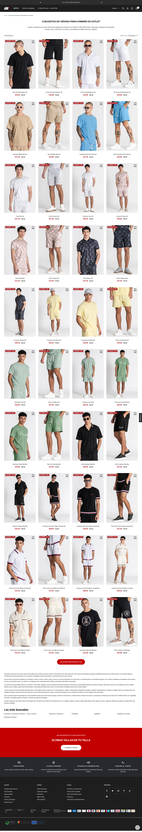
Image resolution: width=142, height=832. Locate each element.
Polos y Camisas (31, 714)
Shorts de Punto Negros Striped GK (122, 526)
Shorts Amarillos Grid (122, 340)
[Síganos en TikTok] (130, 791)
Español (114, 8)
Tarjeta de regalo (42, 791)
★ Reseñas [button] (140, 417)
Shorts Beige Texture (54, 154)
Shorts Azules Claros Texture (122, 154)
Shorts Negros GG (122, 278)
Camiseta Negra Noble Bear (88, 650)
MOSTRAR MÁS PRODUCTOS (71, 662)
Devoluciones (8, 802)
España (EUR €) (9, 810)
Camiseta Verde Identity (19, 464)
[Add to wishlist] (33, 41)
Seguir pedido (8, 794)
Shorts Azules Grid (54, 402)
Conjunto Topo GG (122, 216)
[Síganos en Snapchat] (107, 796)
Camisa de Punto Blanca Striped (20, 650)
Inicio (5, 15)
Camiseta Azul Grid (20, 402)
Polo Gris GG (20, 216)
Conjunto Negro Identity (20, 526)
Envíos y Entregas (9, 799)
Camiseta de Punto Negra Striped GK (88, 526)
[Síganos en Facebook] (107, 791)
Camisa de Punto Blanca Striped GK (20, 588)
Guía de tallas (8, 791)
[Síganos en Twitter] (112, 791)
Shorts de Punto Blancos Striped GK (54, 588)
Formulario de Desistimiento (76, 799)
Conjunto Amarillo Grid (54, 340)
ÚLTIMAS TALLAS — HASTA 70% (47, 8)
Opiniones (40, 794)
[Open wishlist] (132, 8)
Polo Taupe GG (19, 278)
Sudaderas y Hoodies (123, 714)
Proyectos (70, 797)
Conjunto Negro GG (20, 340)
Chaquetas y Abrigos (10, 717)
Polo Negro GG (88, 278)
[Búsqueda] (123, 8)
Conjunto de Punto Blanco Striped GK (88, 588)
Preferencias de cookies (56, 810)
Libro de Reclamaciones (74, 794)
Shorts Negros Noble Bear (122, 650)
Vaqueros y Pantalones (56, 714)
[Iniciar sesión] (127, 8)
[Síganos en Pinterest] (124, 791)
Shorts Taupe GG (54, 278)
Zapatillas (97, 714)
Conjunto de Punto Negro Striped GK (54, 526)
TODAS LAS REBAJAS (28, 8)
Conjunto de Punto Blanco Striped (122, 588)
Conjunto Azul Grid (88, 402)
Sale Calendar (41, 799)
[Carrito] (137, 8)
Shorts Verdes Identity (54, 464)
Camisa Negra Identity (88, 464)
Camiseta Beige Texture (20, 154)
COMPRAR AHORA (71, 747)
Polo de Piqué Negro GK (19, 92)
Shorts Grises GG (54, 216)
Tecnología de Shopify (45, 810)
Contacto (7, 797)
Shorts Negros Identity (122, 464)
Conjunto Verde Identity (122, 402)
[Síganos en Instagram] (118, 791)
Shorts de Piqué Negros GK (54, 92)
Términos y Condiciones (74, 789)
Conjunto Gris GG (88, 216)
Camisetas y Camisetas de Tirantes (14, 714)
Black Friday (40, 797)
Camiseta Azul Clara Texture (88, 154)
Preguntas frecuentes (10, 789)
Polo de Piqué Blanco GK (88, 92)
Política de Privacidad (73, 791)
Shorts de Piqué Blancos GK (122, 92)
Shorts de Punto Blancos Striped (54, 650)
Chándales (75, 714)
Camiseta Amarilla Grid (88, 340)
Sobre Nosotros (42, 789)
